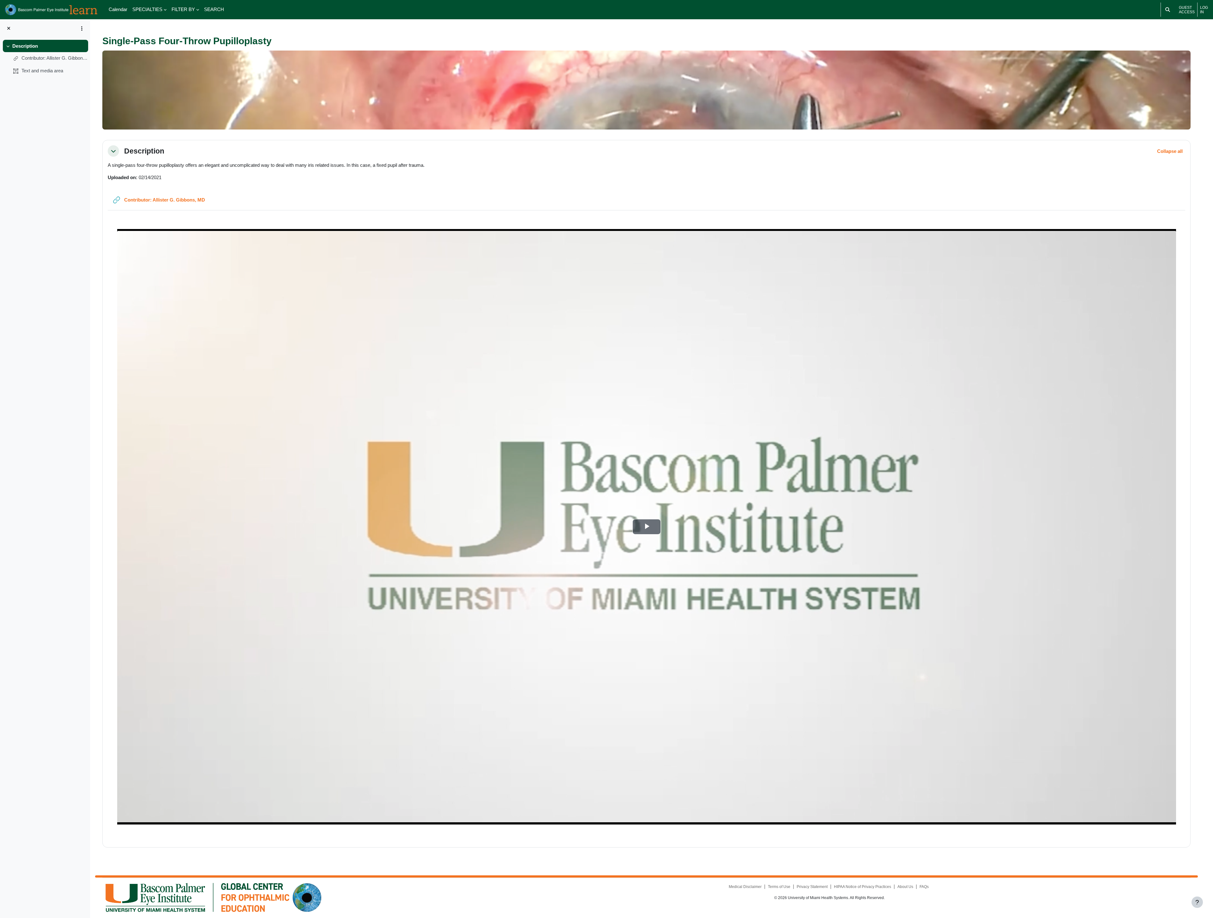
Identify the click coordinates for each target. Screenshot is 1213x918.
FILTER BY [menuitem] (183, 9)
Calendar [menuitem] (118, 9)
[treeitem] (45, 58)
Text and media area (42, 70)
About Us (905, 887)
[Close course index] (9, 28)
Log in (1204, 9)
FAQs (924, 887)
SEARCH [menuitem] (214, 9)
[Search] (1167, 9)
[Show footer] (1197, 902)
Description (25, 46)
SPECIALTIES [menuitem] (147, 9)
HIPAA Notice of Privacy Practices (862, 887)
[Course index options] (82, 28)
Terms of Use (779, 887)
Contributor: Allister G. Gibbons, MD (54, 58)
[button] (113, 151)
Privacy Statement (812, 887)
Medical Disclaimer (745, 887)
